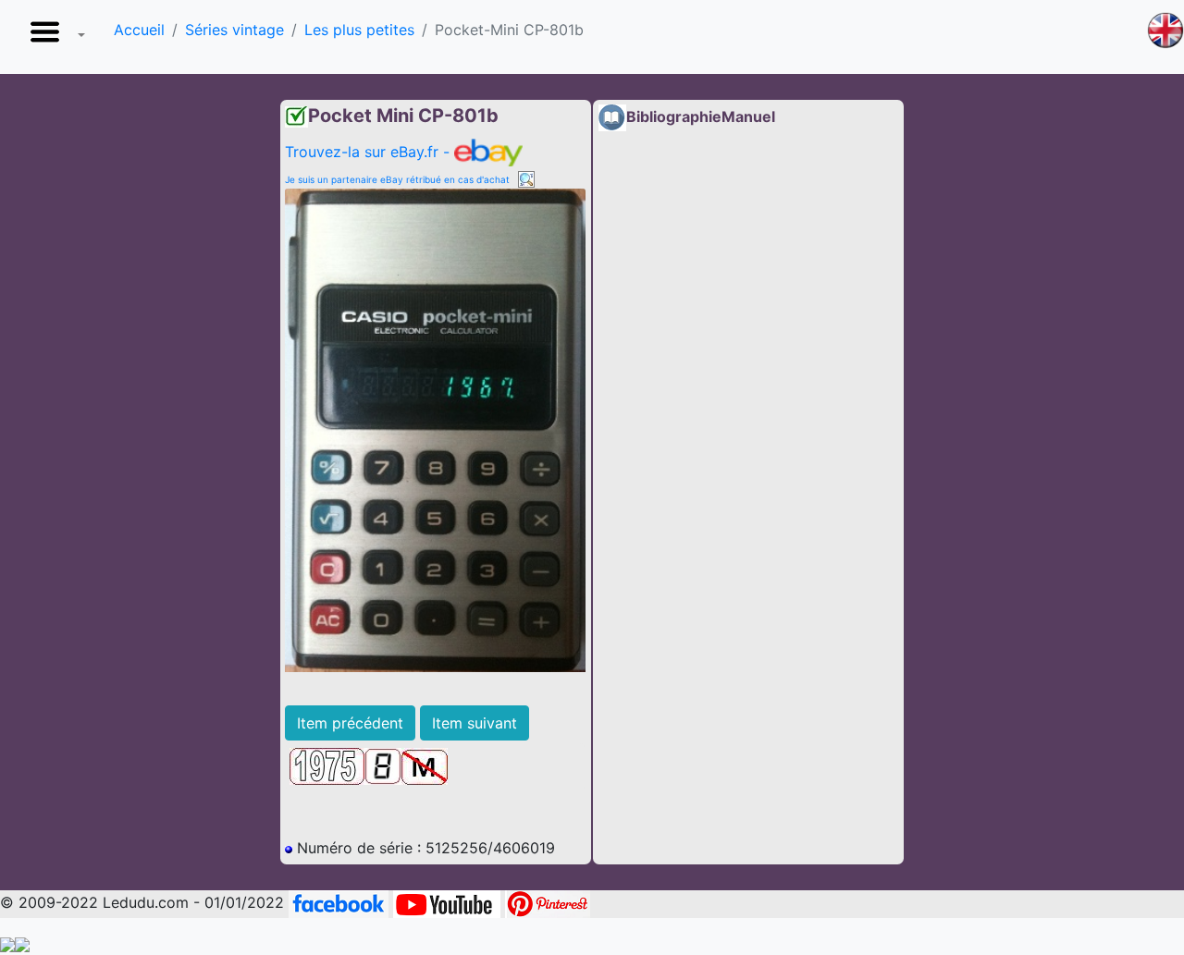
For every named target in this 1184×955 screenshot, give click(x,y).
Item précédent (350, 723)
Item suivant (474, 723)
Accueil (139, 29)
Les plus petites (359, 29)
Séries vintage (234, 29)
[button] (53, 37)
